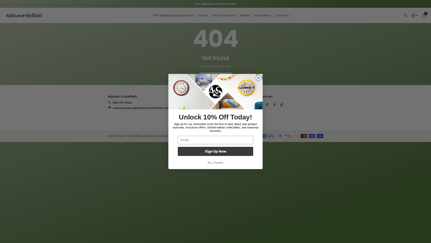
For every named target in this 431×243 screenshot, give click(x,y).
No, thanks (215, 162)
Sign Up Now (215, 151)
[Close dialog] (258, 78)
